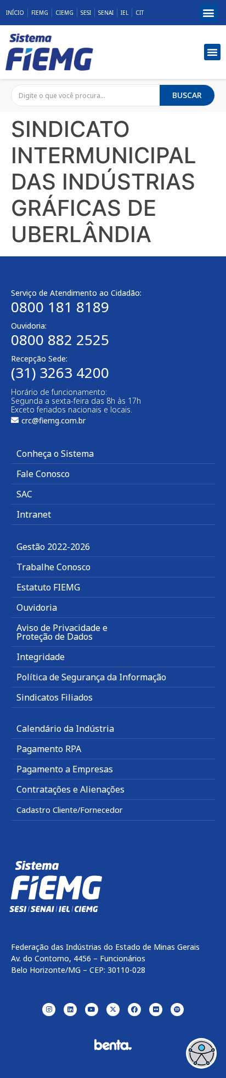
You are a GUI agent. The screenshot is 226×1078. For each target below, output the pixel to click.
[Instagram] (48, 1009)
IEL (124, 12)
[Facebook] (134, 1009)
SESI (86, 12)
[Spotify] (177, 1009)
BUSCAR (187, 95)
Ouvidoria (36, 607)
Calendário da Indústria (65, 729)
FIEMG (39, 12)
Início (15, 12)
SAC (24, 494)
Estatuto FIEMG (48, 587)
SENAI (106, 12)
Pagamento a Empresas (64, 769)
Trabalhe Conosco (53, 567)
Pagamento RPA (48, 749)
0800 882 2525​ (60, 339)
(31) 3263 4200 (60, 372)
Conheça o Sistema (55, 454)
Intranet (33, 514)
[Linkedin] (70, 1009)
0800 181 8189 (60, 307)
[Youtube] (91, 1009)
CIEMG (64, 12)
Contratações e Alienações (70, 789)
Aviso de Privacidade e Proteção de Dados (62, 632)
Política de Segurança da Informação (91, 677)
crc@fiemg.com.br (53, 420)
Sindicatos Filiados (54, 697)
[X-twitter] (113, 1009)
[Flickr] (155, 1009)
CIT (139, 12)
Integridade (40, 657)
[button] (209, 13)
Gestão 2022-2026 (53, 547)
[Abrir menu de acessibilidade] (201, 1053)
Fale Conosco (43, 474)
